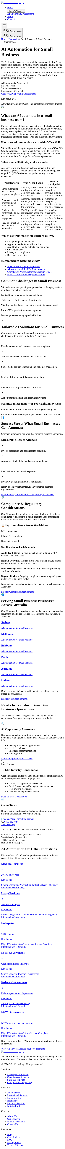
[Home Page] (12, 2)
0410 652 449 (11, 821)
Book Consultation (16, 1121)
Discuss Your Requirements (14, 699)
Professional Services (17, 1095)
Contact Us (12, 1124)
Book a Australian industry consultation (26, 274)
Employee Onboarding (18, 1074)
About (10, 16)
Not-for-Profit (13, 1106)
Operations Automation (18, 1077)
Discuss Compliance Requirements (17, 591)
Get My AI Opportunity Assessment (18, 93)
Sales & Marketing (16, 1080)
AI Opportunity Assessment (20, 14)
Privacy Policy (14, 1142)
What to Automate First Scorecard (23, 266)
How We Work (14, 11)
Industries (14, 39)
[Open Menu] (4, 25)
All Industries (13, 1092)
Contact (11, 19)
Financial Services (16, 1103)
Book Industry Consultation (14, 494)
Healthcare (12, 1100)
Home (10, 7)
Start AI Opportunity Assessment (16, 758)
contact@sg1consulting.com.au (19, 819)
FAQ (9, 1140)
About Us (12, 1116)
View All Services (9, 1048)
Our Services (13, 1119)
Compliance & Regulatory (19, 1082)
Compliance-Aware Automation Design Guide (29, 272)
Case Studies (13, 1137)
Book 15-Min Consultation (14, 796)
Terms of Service (15, 1145)
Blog (9, 1134)
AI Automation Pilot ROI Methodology (26, 269)
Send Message (8, 824)
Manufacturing (14, 1098)
